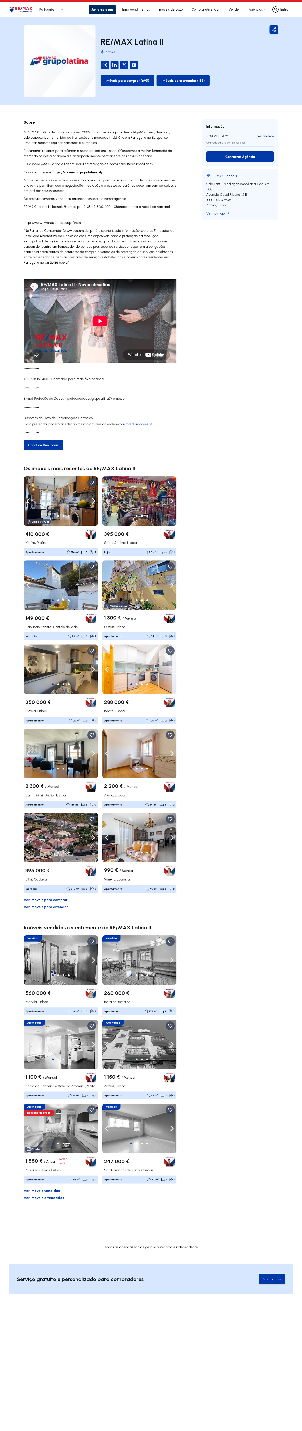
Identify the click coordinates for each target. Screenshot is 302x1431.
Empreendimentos (136, 9)
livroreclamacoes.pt (137, 424)
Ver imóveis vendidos (42, 1190)
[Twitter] (124, 65)
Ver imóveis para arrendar (46, 906)
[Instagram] (105, 65)
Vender (234, 9)
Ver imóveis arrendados (44, 1197)
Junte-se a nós (102, 9)
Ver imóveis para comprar (45, 899)
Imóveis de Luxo (171, 9)
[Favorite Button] (91, 482)
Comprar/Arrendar (205, 9)
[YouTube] (134, 65)
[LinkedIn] (115, 65)
